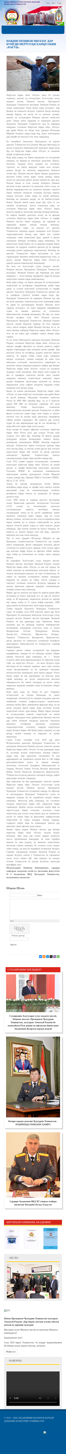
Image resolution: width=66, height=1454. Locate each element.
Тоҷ (48, 3)
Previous (54, 1222)
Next (59, 1222)
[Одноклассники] (44, 956)
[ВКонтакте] (40, 956)
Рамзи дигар (18, 935)
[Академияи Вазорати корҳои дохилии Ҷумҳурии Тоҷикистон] (12, 16)
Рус (54, 3)
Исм (39, 895)
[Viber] (54, 956)
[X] (51, 956)
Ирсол (13, 945)
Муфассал (11, 1351)
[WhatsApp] (58, 956)
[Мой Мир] (47, 956)
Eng (59, 3)
